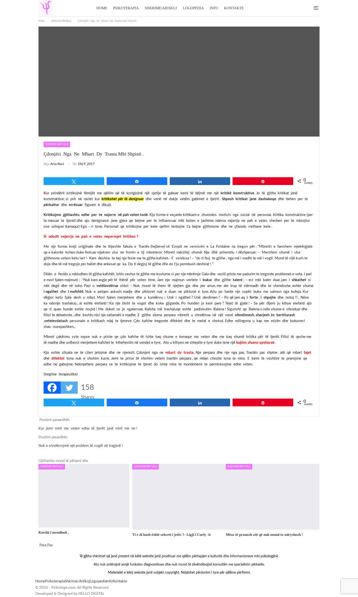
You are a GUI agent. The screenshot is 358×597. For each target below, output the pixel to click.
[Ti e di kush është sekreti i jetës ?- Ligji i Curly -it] (179, 496)
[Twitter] (69, 388)
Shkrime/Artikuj (161, 8)
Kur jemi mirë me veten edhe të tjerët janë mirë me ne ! (87, 428)
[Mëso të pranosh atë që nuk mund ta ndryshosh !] (273, 496)
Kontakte (234, 8)
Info (214, 8)
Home (101, 8)
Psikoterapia (126, 8)
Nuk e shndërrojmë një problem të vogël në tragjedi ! (80, 446)
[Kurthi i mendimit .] (83, 496)
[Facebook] (52, 388)
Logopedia (193, 8)
